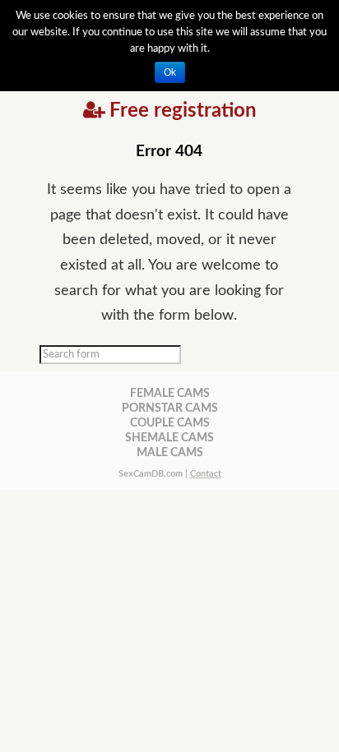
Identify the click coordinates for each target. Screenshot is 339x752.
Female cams (170, 393)
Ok (170, 72)
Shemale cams (169, 437)
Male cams (170, 452)
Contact (205, 473)
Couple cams (170, 423)
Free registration (183, 111)
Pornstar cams (170, 408)
